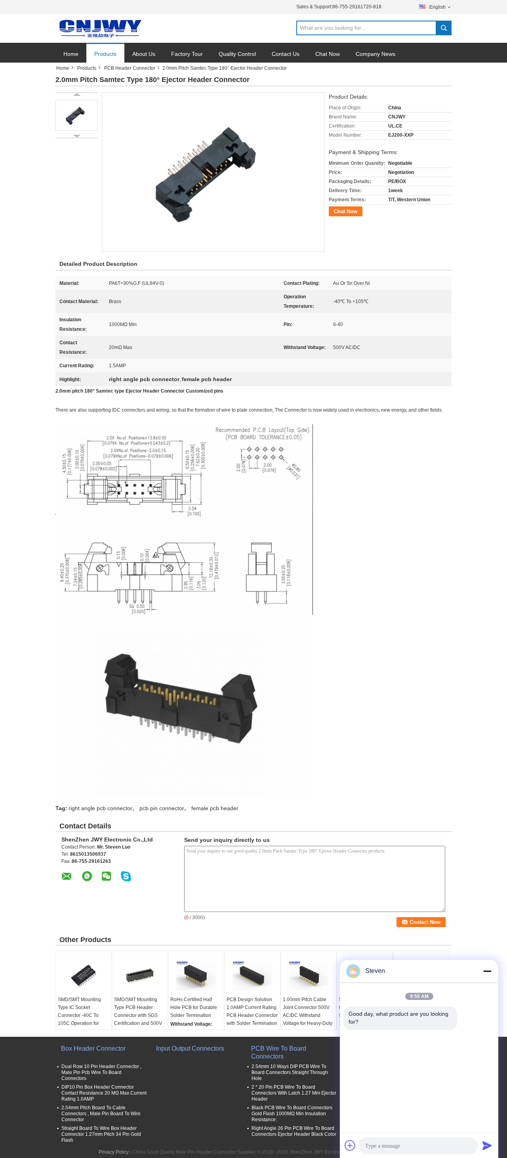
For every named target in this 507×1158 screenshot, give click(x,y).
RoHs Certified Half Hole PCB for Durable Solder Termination (193, 1007)
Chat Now (327, 54)
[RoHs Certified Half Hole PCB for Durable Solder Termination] (196, 976)
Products (105, 54)
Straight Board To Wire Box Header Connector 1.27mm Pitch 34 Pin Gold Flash (101, 1134)
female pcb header (214, 808)
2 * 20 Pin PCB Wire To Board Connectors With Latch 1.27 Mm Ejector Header (294, 1093)
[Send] (487, 1145)
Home (70, 54)
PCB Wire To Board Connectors (278, 1052)
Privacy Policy (114, 1152)
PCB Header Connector (129, 68)
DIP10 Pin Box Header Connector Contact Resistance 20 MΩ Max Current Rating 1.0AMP (104, 1093)
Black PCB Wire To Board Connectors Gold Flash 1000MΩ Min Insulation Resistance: (292, 1113)
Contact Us (285, 54)
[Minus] (487, 971)
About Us (143, 54)
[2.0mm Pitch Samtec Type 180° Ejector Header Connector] (76, 115)
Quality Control (237, 54)
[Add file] (350, 1145)
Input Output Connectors (190, 1048)
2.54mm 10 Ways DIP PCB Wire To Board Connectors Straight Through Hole (290, 1072)
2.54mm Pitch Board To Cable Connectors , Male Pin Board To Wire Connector (101, 1113)
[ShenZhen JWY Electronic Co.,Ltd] (99, 28)
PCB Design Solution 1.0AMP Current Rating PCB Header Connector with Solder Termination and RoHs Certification (252, 1015)
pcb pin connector (161, 808)
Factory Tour (187, 54)
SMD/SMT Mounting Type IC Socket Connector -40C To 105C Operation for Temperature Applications (79, 1019)
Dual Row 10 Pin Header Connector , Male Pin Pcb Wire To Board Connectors (101, 1072)
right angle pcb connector (100, 808)
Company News (375, 54)
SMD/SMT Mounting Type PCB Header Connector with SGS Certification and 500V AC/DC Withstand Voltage (138, 1019)
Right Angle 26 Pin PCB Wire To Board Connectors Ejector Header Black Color (294, 1131)
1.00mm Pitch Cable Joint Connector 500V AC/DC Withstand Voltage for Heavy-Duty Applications (307, 1015)
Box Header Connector (93, 1048)
